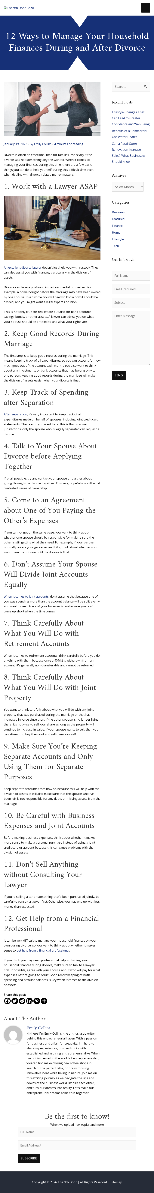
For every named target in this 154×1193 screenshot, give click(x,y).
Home (116, 232)
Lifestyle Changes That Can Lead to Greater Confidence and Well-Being (131, 118)
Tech (115, 246)
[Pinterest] (36, 1001)
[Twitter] (14, 1001)
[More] (44, 1001)
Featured (118, 219)
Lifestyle (118, 239)
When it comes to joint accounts (26, 596)
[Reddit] (22, 1001)
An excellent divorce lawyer (23, 267)
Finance (117, 226)
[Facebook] (7, 1001)
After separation (15, 414)
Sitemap (116, 1182)
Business (118, 212)
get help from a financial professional (43, 950)
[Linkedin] (29, 1001)
